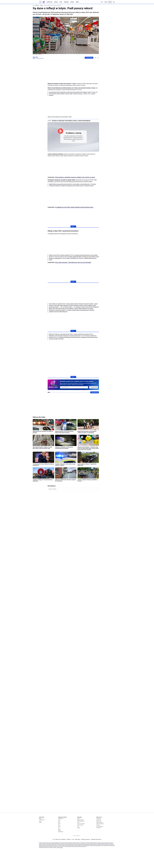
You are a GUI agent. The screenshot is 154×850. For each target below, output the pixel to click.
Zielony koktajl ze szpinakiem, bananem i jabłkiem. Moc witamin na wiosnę (75, 177)
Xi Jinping (98, 825)
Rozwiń (72, 226)
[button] (105, 2)
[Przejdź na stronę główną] (40, 2)
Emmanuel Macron (99, 822)
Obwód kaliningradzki (80, 821)
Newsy (78, 818)
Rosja (59, 822)
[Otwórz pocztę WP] (102, 2)
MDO (37, 57)
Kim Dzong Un (98, 818)
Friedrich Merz (98, 827)
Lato (78, 826)
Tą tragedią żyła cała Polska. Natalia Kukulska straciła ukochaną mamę (74, 207)
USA (58, 827)
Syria (59, 825)
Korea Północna (60, 818)
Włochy (59, 823)
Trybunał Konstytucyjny (81, 823)
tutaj (61, 847)
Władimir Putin (98, 821)
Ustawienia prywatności (96, 839)
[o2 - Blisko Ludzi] (45, 2)
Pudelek (40, 822)
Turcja (59, 821)
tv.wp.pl (40, 821)
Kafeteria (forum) (42, 819)
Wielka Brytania (60, 831)
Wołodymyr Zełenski (99, 826)
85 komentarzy (89, 57)
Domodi (40, 818)
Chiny (78, 822)
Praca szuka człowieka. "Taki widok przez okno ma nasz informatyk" (73, 262)
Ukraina (59, 819)
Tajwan (59, 826)
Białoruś (59, 830)
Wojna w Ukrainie (80, 825)
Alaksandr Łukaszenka (100, 823)
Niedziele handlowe (80, 819)
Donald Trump (98, 819)
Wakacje (78, 827)
